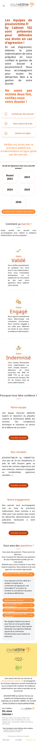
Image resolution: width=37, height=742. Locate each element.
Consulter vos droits (18, 438)
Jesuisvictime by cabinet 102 (12, 681)
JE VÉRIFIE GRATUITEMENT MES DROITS (18, 212)
